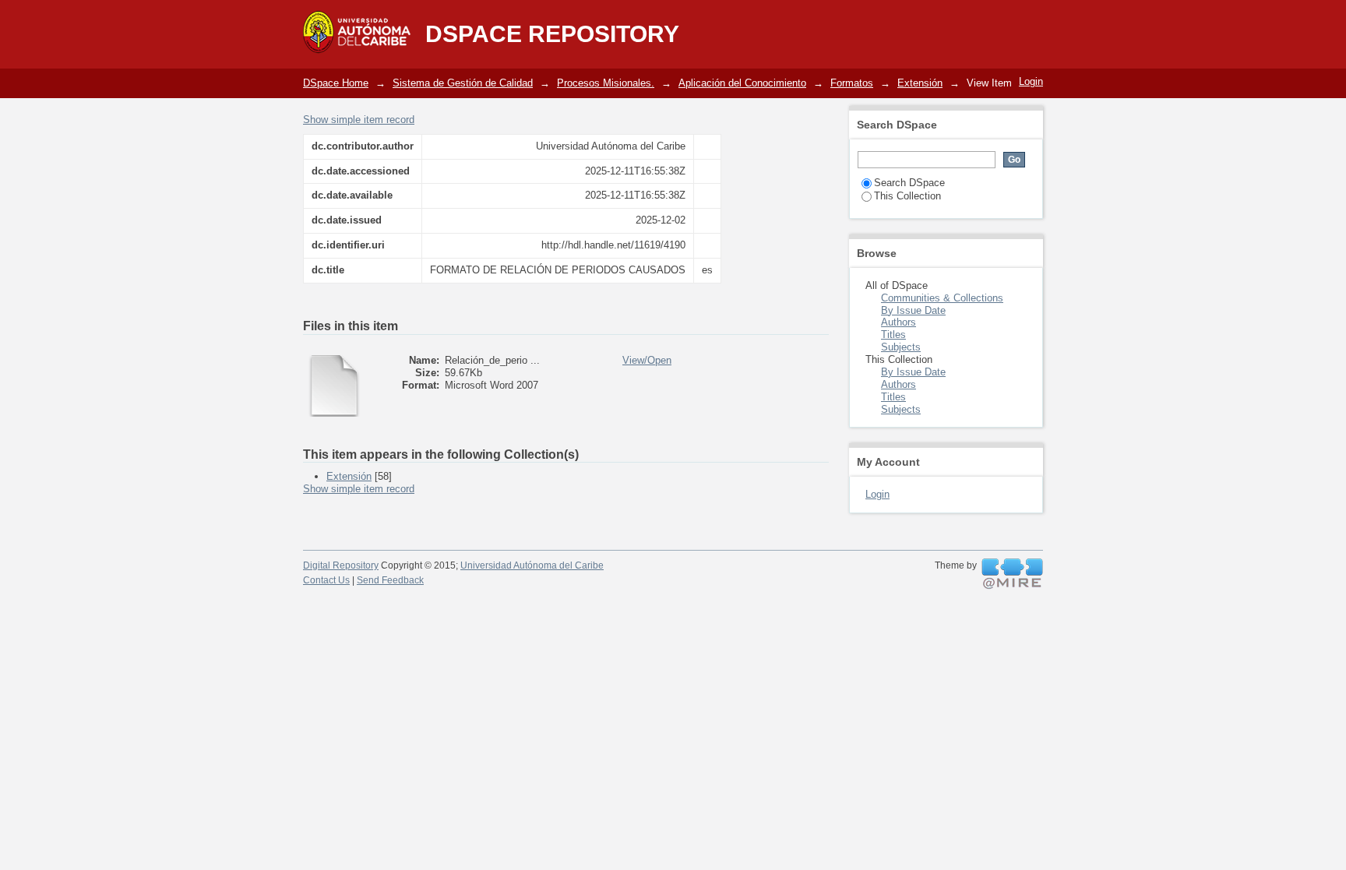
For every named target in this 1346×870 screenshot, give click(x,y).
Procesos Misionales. (605, 83)
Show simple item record (358, 119)
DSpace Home (335, 83)
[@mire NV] (1012, 574)
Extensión (920, 83)
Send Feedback (390, 580)
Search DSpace (909, 182)
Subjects (901, 347)
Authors (898, 322)
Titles (893, 334)
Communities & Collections (942, 298)
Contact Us (326, 580)
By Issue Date (913, 310)
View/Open (646, 360)
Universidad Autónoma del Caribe (532, 565)
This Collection (907, 196)
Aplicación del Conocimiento (742, 83)
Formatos (851, 83)
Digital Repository (341, 565)
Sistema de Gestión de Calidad (463, 83)
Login (1031, 81)
